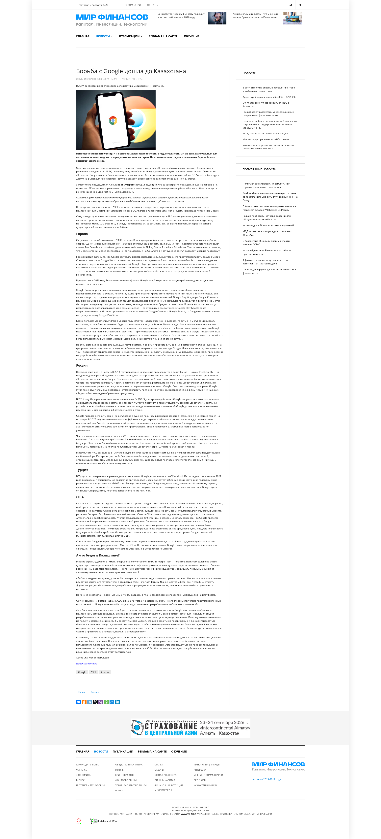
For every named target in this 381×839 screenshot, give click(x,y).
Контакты (152, 4)
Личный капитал (165, 780)
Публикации (129, 36)
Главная (82, 36)
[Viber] (100, 702)
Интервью (200, 769)
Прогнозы (200, 780)
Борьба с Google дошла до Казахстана (131, 71)
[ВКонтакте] (78, 702)
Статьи (159, 764)
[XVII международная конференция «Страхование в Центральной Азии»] (190, 728)
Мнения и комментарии (208, 774)
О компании (133, 4)
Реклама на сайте (163, 36)
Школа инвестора (165, 774)
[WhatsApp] (106, 702)
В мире (119, 769)
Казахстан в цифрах (205, 785)
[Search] (300, 5)
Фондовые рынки (126, 780)
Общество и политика (128, 764)
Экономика (83, 774)
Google (82, 672)
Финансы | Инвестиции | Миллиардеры (170, 787)
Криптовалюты (124, 774)
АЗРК (93, 672)
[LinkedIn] (117, 702)
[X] (95, 702)
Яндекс (105, 672)
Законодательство (87, 764)
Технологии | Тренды (206, 764)
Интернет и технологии (90, 785)
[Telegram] (89, 702)
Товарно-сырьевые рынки (130, 785)
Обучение (191, 36)
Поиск (119, 790)
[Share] (290, 5)
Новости (103, 36)
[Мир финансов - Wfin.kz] (112, 20)
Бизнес (80, 780)
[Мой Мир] (112, 702)
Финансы (81, 769)
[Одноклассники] (84, 702)
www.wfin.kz (188, 813)
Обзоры (159, 769)
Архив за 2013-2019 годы (266, 779)
